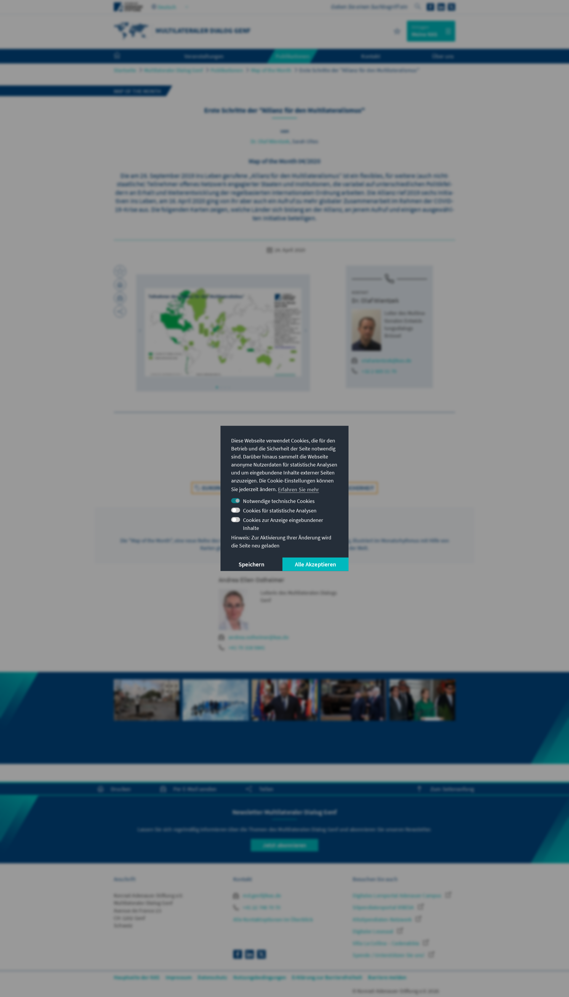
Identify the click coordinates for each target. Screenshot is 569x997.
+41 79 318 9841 (246, 647)
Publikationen (227, 70)
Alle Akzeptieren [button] (315, 564)
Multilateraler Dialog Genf (173, 70)
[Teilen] (120, 311)
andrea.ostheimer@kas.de (258, 637)
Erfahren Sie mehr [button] (298, 489)
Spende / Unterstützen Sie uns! (389, 955)
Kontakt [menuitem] (370, 56)
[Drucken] (120, 285)
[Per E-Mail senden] (120, 298)
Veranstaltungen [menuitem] (204, 56)
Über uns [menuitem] (443, 56)
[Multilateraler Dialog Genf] (131, 30)
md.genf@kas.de (261, 895)
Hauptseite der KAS (137, 977)
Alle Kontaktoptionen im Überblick (273, 919)
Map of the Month (271, 70)
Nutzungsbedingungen (259, 977)
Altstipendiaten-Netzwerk (383, 919)
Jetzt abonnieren (284, 845)
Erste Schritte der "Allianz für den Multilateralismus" (359, 70)
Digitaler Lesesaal (373, 931)
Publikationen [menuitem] (292, 56)
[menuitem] (123, 56)
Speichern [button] (251, 564)
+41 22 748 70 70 (261, 907)
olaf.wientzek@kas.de (386, 360)
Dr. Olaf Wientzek (270, 141)
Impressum (179, 977)
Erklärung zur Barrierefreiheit (327, 977)
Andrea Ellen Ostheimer (251, 580)
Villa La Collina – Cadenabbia (386, 943)
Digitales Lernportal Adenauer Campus (397, 895)
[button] (140, 330)
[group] (147, 717)
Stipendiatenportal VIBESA (384, 907)
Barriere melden (387, 977)
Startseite (125, 70)
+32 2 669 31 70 (379, 371)
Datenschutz (212, 977)
